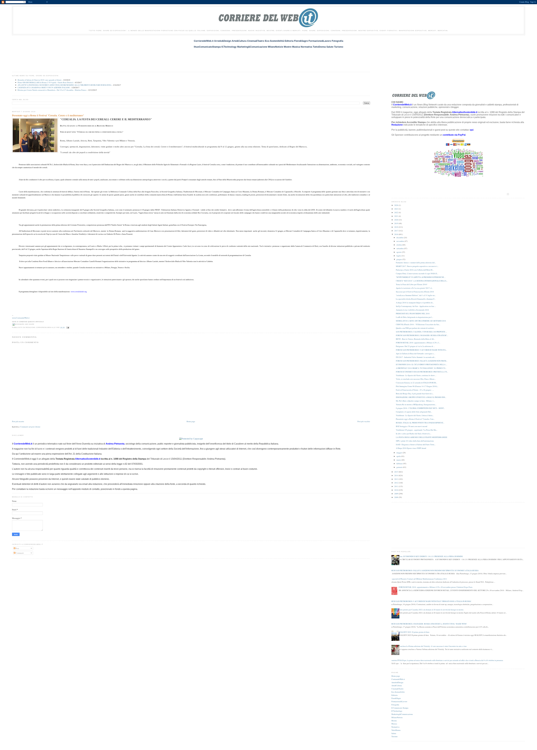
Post (17, 548)
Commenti (19, 553)
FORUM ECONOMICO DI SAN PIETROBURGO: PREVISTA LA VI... (422, 371)
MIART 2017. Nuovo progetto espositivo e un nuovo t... (417, 266)
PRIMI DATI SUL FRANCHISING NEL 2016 (413, 313)
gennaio (399, 467)
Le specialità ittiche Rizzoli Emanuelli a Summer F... (415, 299)
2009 (396, 493)
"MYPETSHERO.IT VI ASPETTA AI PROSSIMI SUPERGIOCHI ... (420, 277)
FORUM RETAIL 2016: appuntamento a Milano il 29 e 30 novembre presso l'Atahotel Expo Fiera (435, 587)
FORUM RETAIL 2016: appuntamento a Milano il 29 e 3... (418, 342)
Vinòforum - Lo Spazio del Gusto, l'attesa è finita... (415, 415)
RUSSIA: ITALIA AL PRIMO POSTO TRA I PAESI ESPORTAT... (420, 422)
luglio (398, 255)
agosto (399, 252)
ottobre (399, 245)
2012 (396, 482)
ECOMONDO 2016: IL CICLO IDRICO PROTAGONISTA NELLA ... (421, 364)
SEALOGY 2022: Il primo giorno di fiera (414, 632)
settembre (400, 248)
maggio (399, 452)
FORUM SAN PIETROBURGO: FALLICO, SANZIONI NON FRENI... (421, 361)
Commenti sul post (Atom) (30, 426)
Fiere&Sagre (396, 698)
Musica (394, 723)
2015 (396, 472)
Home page (191, 421)
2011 (396, 486)
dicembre (400, 237)
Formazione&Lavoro (399, 701)
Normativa (395, 727)
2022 (396, 212)
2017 (396, 230)
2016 (396, 234)
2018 (396, 227)
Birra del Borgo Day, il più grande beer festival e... (415, 393)
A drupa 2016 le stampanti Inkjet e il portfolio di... (415, 302)
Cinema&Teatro (397, 688)
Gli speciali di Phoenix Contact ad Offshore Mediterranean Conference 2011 (418, 579)
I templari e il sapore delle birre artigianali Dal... (414, 411)
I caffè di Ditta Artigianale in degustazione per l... (414, 317)
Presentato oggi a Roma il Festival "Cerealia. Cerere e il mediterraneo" (48, 115)
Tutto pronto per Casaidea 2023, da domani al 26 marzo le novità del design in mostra (431, 609)
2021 (396, 216)
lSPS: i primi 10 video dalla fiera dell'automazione (415, 441)
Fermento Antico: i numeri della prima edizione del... (416, 262)
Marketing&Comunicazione (402, 714)
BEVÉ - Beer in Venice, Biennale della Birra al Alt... (415, 339)
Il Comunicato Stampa (399, 708)
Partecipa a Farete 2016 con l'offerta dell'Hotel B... (415, 270)
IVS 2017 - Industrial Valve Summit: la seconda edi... (416, 357)
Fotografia (395, 704)
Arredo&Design (397, 682)
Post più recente (18, 421)
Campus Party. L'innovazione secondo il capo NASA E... (417, 273)
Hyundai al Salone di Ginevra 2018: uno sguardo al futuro (40, 80)
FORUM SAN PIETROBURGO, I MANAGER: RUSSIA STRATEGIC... (422, 335)
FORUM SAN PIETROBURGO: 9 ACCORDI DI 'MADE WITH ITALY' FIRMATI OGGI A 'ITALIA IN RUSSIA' (430, 601)
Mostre (394, 720)
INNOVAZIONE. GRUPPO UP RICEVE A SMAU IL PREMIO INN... (421, 397)
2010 (396, 490)
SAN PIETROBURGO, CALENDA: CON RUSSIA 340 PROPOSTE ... (421, 331)
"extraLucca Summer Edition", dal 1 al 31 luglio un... (416, 295)
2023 (396, 209)
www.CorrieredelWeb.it (21, 318)
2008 (396, 497)
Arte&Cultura (396, 685)
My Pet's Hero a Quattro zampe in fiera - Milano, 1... (415, 401)
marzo (398, 460)
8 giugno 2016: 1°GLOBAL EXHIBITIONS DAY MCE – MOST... (420, 408)
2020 (396, 219)
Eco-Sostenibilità (398, 692)
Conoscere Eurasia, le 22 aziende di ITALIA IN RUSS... (416, 382)
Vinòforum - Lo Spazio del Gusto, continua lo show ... (416, 375)
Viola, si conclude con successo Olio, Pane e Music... (416, 379)
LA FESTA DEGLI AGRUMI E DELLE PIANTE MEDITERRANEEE (421, 437)
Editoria (394, 695)
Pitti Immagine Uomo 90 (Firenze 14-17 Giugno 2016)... (417, 386)
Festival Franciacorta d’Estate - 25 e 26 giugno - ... (415, 390)
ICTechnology (396, 711)
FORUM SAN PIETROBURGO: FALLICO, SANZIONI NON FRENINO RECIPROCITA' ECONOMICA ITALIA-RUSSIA (434, 570)
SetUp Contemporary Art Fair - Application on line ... (416, 306)
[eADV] (508, 194)
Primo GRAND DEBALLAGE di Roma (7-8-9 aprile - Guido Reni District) (45, 82)
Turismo (394, 736)
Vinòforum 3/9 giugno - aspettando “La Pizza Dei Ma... (416, 430)
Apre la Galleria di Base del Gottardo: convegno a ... (415, 353)
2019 (396, 223)
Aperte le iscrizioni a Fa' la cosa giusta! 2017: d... (414, 288)
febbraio (399, 463)
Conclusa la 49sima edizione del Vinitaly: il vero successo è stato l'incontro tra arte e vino (433, 646)
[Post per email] (67, 327)
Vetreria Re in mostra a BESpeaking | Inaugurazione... (416, 404)
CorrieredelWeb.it (398, 679)
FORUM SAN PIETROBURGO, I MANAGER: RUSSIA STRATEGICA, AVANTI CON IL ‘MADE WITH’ (428, 624)
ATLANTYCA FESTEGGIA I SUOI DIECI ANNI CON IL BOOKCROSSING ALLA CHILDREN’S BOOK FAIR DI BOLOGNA (64, 85)
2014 (396, 475)
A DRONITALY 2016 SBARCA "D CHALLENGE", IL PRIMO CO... (421, 368)
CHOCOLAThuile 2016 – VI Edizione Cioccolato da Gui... (418, 324)
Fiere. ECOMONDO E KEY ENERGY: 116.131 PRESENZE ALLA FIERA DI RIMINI (431, 556)
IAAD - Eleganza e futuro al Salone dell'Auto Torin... (415, 444)
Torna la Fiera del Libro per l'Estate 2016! (411, 284)
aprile (398, 456)
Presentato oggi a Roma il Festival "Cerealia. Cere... (415, 419)
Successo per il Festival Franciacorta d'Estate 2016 (415, 291)
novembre (400, 241)
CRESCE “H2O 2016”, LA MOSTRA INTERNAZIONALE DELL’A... (421, 280)
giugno (399, 259)
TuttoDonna (396, 730)
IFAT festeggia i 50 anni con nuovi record (411, 426)
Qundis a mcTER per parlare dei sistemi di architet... (415, 328)
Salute (393, 733)
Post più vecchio (363, 421)
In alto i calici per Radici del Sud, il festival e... (413, 433)
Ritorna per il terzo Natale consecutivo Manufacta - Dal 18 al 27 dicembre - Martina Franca (52, 90)
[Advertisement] (63, 52)
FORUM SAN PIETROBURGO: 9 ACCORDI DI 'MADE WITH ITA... (421, 350)
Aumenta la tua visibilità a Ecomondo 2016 (412, 310)
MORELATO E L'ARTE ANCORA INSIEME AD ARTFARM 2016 (421, 321)
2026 (396, 205)
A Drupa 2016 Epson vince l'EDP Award (411, 448)
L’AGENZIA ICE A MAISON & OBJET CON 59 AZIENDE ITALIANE (44, 87)
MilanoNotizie (397, 717)
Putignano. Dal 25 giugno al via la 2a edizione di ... (415, 346)
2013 (396, 479)
